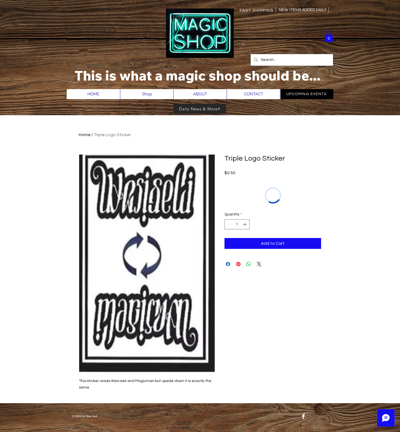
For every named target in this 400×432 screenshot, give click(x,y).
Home (85, 135)
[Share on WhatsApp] (248, 264)
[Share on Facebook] (228, 264)
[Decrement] (228, 224)
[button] (328, 36)
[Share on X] (259, 264)
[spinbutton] (237, 224)
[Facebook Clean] (303, 416)
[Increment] (245, 224)
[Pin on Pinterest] (238, 264)
